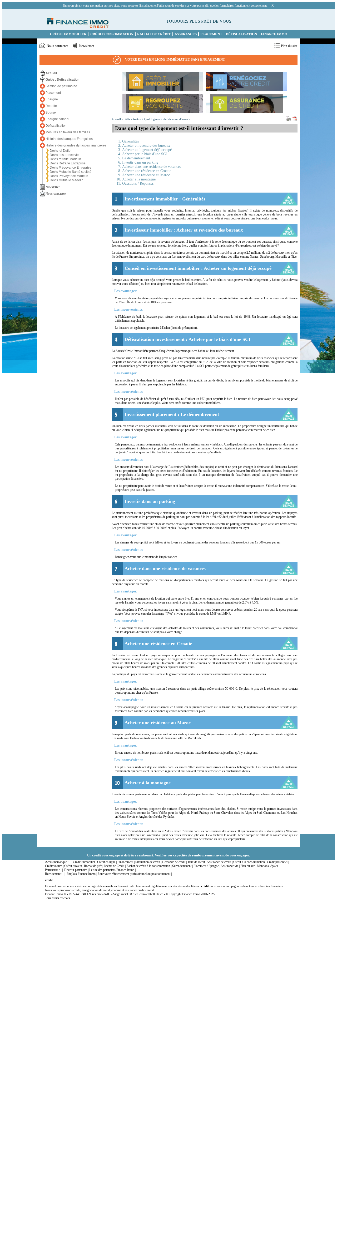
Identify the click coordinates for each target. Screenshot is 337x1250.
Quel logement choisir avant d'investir (167, 119)
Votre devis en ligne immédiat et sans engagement (175, 59)
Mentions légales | (268, 866)
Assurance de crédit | (219, 862)
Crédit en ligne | (107, 862)
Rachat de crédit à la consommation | (148, 866)
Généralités (130, 141)
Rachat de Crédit (154, 34)
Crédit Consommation (111, 34)
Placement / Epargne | (207, 866)
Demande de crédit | (174, 862)
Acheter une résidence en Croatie (146, 171)
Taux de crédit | (196, 862)
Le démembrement (136, 158)
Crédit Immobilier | (84, 862)
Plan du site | (248, 866)
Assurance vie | (230, 866)
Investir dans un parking (140, 162)
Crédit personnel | (278, 862)
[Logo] (77, 26)
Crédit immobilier (68, 34)
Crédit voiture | (54, 866)
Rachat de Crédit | (115, 866)
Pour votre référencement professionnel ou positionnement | (135, 874)
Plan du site (289, 46)
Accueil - (117, 119)
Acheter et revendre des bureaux (146, 146)
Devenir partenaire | (76, 870)
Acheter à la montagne (139, 179)
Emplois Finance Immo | (82, 874)
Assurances (186, 34)
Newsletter (86, 46)
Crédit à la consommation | (249, 862)
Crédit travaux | (73, 866)
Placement (211, 34)
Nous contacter (57, 46)
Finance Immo (274, 34)
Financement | (126, 862)
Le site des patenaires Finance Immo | (112, 870)
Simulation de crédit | (148, 862)
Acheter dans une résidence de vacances (151, 167)
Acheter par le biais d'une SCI (144, 154)
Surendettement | (182, 866)
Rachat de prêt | (93, 866)
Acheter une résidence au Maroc (146, 175)
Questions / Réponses (137, 183)
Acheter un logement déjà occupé (147, 150)
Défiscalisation (241, 34)
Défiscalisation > (133, 119)
